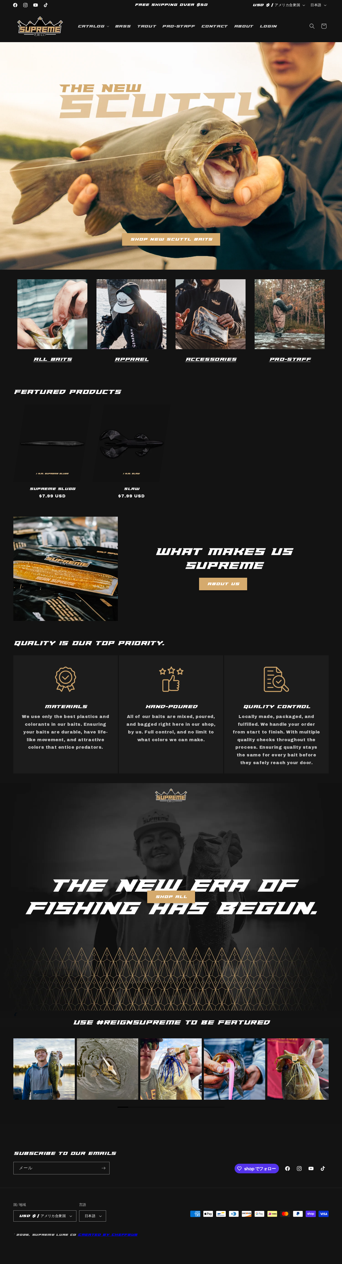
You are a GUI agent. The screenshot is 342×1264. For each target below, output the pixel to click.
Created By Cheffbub (107, 1234)
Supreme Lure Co (54, 1234)
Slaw (131, 489)
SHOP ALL (171, 897)
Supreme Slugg (52, 489)
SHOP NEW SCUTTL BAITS (171, 239)
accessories (210, 359)
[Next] (322, 1070)
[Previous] (20, 1070)
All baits (52, 359)
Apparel (131, 359)
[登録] (103, 1168)
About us (223, 584)
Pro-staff (289, 359)
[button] (92, 26)
